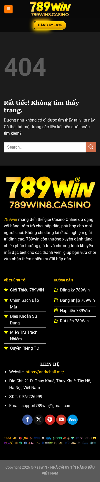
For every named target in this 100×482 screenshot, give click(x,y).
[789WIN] (50, 9)
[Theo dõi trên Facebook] (27, 420)
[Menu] (8, 9)
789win (10, 219)
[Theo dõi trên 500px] (72, 420)
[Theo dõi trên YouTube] (61, 420)
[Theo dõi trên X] (39, 420)
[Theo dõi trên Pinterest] (50, 420)
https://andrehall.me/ (45, 371)
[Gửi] (91, 147)
